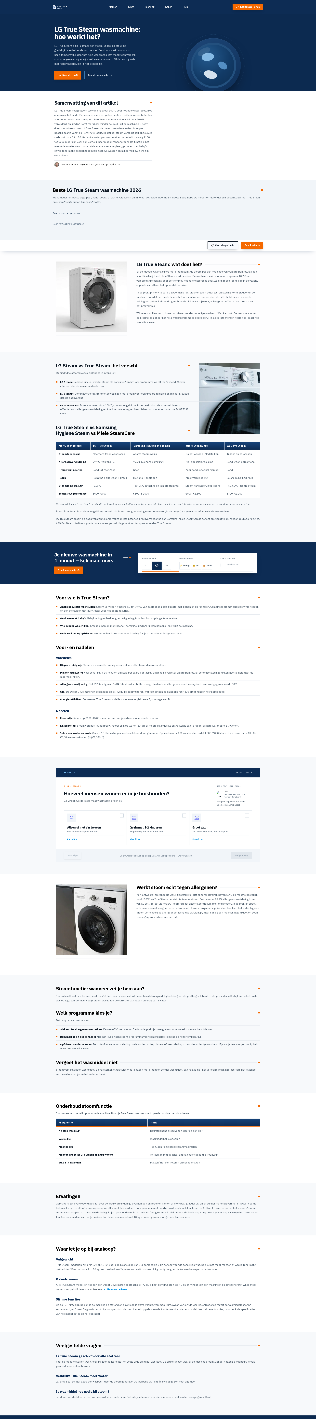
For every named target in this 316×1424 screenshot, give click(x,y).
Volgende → (241, 855)
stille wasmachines (116, 1289)
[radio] (95, 828)
